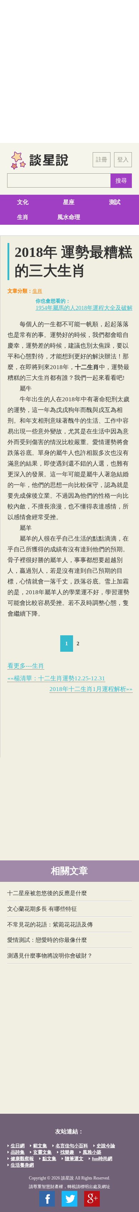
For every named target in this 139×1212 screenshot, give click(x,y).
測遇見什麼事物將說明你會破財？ (50, 956)
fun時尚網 (102, 1158)
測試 (114, 202)
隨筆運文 (74, 1158)
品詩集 (18, 1152)
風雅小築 (92, 1152)
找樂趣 (67, 1152)
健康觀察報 (22, 1158)
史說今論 (106, 1145)
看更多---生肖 (25, 665)
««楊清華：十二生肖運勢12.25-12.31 (56, 678)
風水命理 (68, 217)
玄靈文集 (42, 1152)
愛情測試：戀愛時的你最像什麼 (47, 940)
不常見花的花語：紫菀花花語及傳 (50, 925)
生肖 (23, 217)
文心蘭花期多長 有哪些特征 (42, 909)
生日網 (18, 1145)
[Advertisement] (69, 71)
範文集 (40, 1145)
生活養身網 (22, 1165)
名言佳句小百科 (72, 1145)
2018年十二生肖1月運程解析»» (91, 689)
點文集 (49, 1158)
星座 (68, 202)
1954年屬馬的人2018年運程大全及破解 (84, 308)
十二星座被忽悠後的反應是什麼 (47, 893)
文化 (23, 202)
